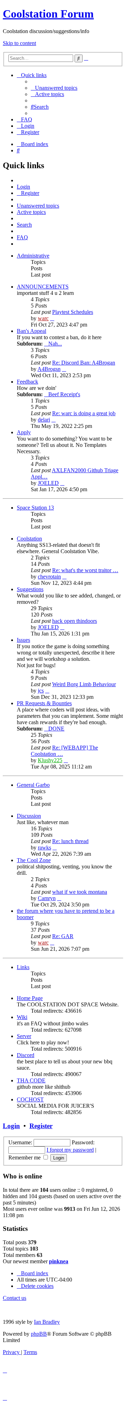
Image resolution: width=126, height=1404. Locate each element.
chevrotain (49, 577)
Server (24, 1036)
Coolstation (29, 539)
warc (43, 318)
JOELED (48, 483)
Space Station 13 (35, 508)
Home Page (30, 998)
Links (23, 967)
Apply (24, 432)
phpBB (39, 1334)
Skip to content (19, 43)
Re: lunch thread (70, 841)
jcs (41, 691)
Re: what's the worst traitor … (85, 570)
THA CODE (31, 1080)
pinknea (58, 1261)
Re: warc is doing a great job (83, 413)
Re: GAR (63, 936)
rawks (44, 847)
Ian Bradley (47, 1322)
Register (40, 1126)
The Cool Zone (34, 860)
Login (11, 1126)
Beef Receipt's (64, 394)
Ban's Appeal (31, 331)
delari (44, 420)
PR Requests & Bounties (44, 703)
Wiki (22, 1017)
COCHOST (30, 1099)
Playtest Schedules (72, 312)
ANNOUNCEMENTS (43, 287)
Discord (25, 1055)
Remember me (25, 1157)
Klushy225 (50, 760)
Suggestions (30, 589)
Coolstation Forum (48, 13)
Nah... (55, 344)
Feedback (27, 382)
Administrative (33, 256)
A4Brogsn (49, 369)
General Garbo (33, 785)
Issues (23, 640)
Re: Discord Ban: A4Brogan (83, 363)
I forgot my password (70, 1150)
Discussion (29, 816)
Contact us (14, 1298)
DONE (56, 729)
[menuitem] (54, 88)
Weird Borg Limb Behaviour (84, 684)
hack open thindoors (74, 621)
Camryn (47, 898)
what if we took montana (79, 892)
